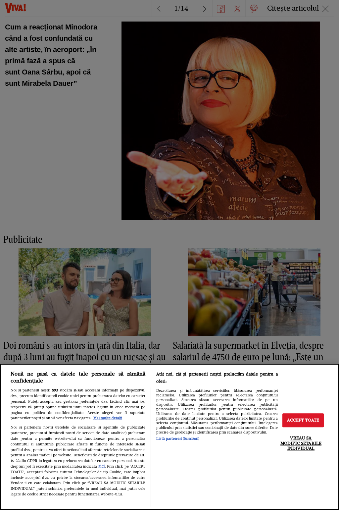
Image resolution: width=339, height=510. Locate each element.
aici (101, 466)
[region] (169, 437)
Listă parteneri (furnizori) (177, 438)
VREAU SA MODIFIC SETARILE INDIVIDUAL (300, 443)
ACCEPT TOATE (303, 420)
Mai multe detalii (107, 418)
